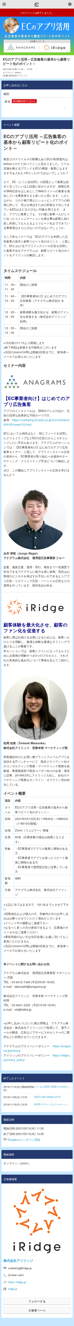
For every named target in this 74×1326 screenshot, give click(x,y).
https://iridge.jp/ (17, 1282)
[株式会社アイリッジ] (37, 1221)
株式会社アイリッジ (18, 1260)
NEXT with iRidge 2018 (47, 1097)
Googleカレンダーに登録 (24, 1139)
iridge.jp (12, 1289)
